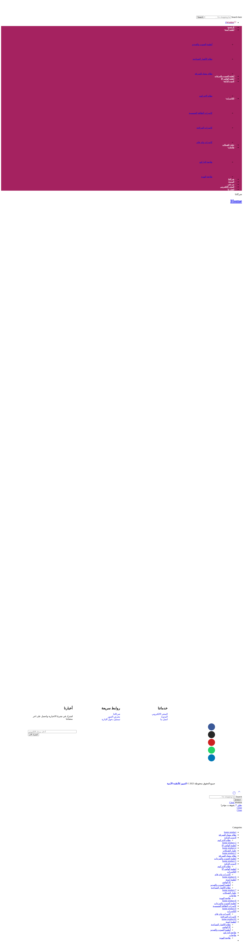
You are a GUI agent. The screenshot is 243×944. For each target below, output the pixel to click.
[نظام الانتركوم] (222, 94)
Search (200, 17)
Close (232, 802)
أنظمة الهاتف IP (227, 79)
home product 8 (229, 901)
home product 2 (229, 853)
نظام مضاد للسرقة (203, 73)
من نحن (231, 184)
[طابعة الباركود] (222, 160)
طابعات (231, 147)
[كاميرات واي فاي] (222, 141)
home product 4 (229, 848)
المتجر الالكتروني (227, 187)
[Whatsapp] (211, 750)
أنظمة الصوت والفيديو (202, 44)
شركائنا (231, 179)
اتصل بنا (231, 189)
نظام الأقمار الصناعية (202, 59)
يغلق (239, 805)
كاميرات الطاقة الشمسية (200, 113)
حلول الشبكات (228, 145)
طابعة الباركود (205, 162)
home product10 (229, 919)
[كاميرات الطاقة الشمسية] (222, 111)
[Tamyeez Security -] (202, 14)
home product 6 (229, 877)
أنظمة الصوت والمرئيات (224, 76)
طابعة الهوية (206, 176)
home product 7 (229, 890)
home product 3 (229, 843)
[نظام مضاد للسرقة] (222, 72)
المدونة (231, 182)
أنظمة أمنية (229, 30)
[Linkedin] (211, 757)
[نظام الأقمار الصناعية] (222, 57)
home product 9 (229, 908)
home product (230, 832)
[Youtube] (211, 742)
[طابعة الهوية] (222, 175)
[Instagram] (211, 734)
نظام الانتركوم (205, 96)
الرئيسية (231, 27)
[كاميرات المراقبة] (222, 126)
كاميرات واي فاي (204, 142)
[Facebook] (211, 726)
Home (236, 201)
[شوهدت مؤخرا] (234, 794)
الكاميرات (230, 99)
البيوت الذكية (229, 81)
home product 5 (229, 861)
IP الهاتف (226, 882)
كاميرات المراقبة (204, 127)
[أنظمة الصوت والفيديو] (222, 43)
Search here (236, 17)
